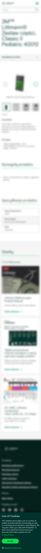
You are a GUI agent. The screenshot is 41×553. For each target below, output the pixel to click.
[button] (12, 548)
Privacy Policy (7, 535)
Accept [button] (10, 541)
